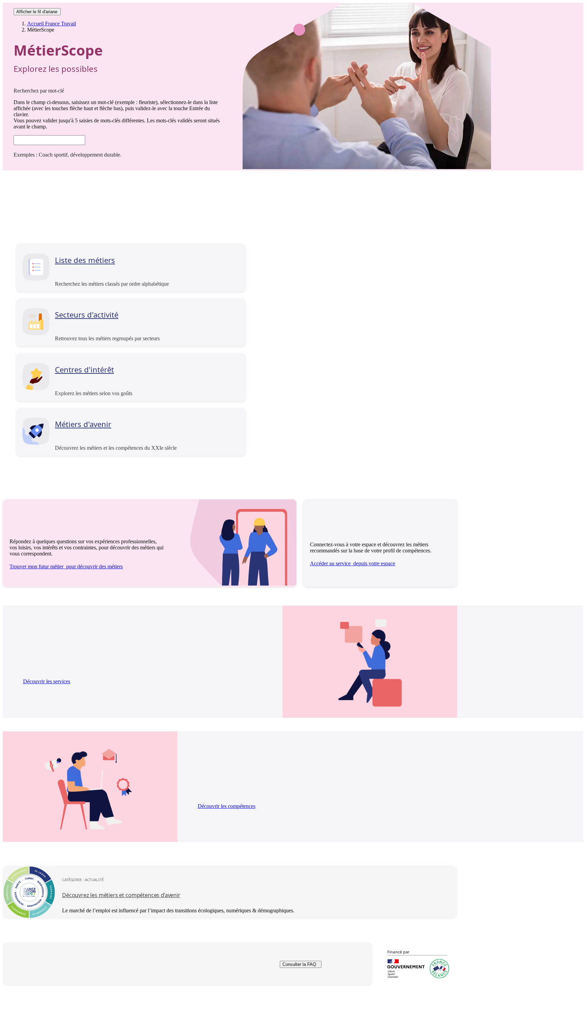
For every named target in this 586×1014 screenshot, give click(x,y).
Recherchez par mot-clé (39, 91)
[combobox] (49, 140)
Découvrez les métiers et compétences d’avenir (121, 895)
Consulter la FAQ (299, 964)
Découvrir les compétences (226, 806)
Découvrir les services (46, 681)
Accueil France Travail (51, 23)
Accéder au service (352, 563)
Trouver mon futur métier (66, 566)
